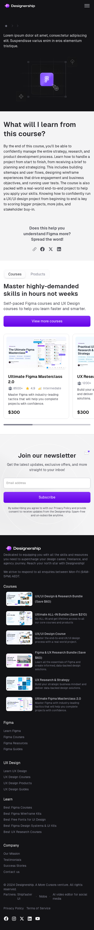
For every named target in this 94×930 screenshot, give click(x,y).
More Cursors (47, 885)
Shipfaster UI (24, 897)
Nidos (43, 896)
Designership (25, 885)
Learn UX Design (15, 771)
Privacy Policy (13, 908)
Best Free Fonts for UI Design (24, 819)
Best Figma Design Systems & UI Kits (29, 825)
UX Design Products (17, 783)
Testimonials (12, 859)
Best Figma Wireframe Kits (22, 813)
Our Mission (11, 853)
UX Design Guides (16, 789)
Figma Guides (13, 749)
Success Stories (14, 865)
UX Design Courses (16, 777)
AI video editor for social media (70, 897)
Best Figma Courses (17, 807)
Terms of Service (38, 908)
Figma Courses (13, 737)
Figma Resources (15, 743)
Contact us (11, 872)
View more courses (47, 321)
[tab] (15, 274)
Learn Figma (12, 731)
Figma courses (38, 303)
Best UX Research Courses (22, 832)
